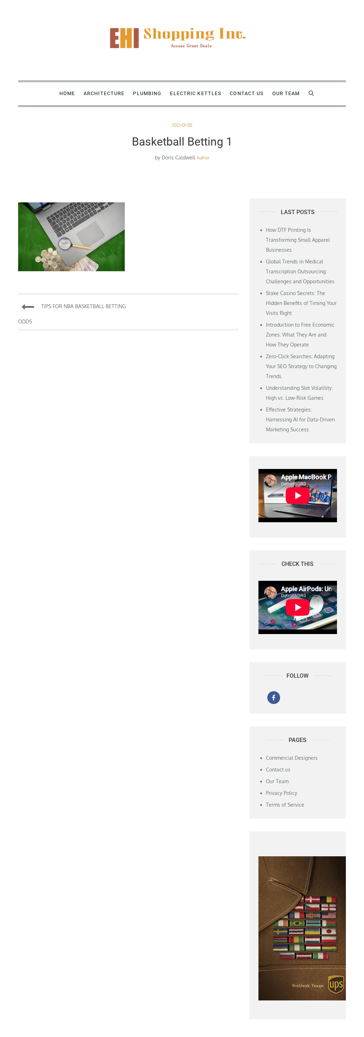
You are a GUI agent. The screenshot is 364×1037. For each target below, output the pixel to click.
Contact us (246, 93)
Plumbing (147, 93)
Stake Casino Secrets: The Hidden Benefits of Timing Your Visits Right (301, 303)
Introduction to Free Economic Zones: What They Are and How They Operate (300, 335)
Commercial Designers (292, 758)
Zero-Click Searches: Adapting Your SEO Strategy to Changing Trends (301, 366)
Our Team (286, 93)
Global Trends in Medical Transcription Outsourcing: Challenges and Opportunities (300, 271)
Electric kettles (195, 93)
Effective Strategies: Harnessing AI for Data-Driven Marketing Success (300, 419)
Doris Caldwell (178, 157)
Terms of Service (285, 805)
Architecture (104, 93)
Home (67, 93)
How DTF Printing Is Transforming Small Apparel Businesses (298, 240)
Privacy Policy (281, 793)
